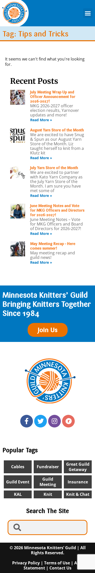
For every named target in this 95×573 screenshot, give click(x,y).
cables (17, 466)
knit (48, 494)
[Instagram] (54, 421)
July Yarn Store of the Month (54, 168)
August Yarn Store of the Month (57, 130)
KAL (18, 494)
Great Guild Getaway (77, 466)
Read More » (41, 119)
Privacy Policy (26, 563)
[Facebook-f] (26, 421)
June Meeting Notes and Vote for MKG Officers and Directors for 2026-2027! (57, 210)
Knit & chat (77, 494)
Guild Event (17, 482)
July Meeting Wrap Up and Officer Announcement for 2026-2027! (52, 97)
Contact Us (60, 568)
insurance (78, 482)
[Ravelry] (68, 421)
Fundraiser (48, 466)
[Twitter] (40, 421)
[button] (88, 13)
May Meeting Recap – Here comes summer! (52, 246)
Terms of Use (57, 563)
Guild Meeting (48, 481)
